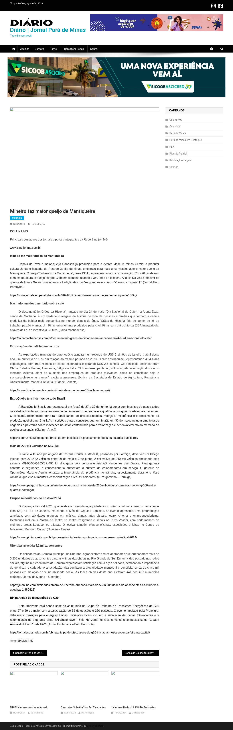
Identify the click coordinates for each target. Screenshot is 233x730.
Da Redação (38, 224)
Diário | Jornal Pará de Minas (48, 29)
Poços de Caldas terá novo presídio (142, 652)
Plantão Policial (178, 153)
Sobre (93, 48)
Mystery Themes (94, 726)
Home (53, 48)
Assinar (24, 48)
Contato (39, 48)
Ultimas (173, 167)
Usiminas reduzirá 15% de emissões (133, 707)
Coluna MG (175, 119)
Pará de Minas (177, 133)
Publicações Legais (73, 48)
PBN (171, 146)
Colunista (17, 218)
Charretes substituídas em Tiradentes (83, 707)
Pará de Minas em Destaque (185, 140)
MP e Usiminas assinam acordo (29, 707)
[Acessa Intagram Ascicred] (116, 77)
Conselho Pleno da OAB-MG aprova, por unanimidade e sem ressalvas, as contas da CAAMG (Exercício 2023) (31, 652)
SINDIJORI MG (25, 640)
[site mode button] (213, 49)
